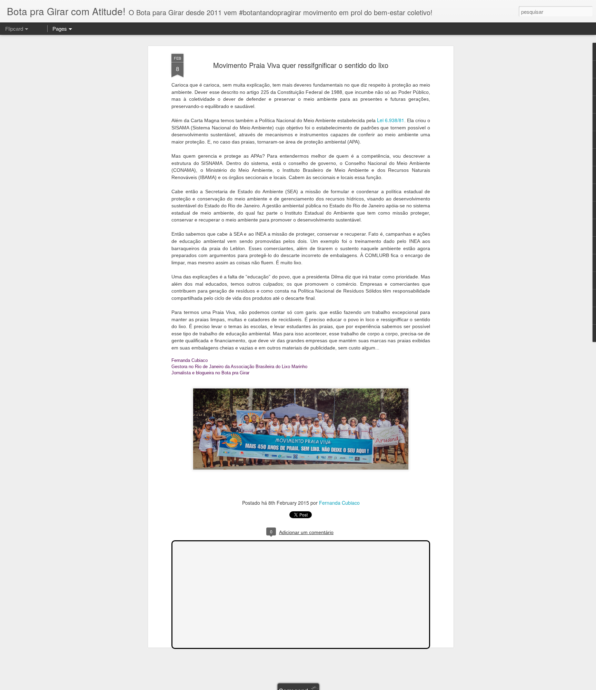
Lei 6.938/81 (390, 120)
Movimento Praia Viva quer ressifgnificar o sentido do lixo (300, 65)
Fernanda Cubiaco (339, 502)
